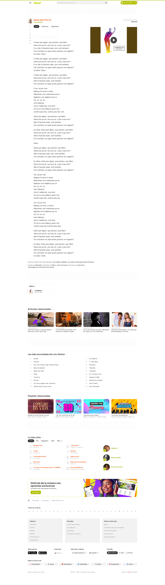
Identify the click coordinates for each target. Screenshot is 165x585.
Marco (54, 265)
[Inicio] (29, 500)
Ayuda (106, 524)
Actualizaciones (34, 537)
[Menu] (30, 2)
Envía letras (70, 530)
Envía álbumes (71, 527)
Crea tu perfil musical (73, 524)
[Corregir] (30, 40)
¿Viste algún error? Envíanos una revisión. (41, 267)
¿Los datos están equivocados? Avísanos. (81, 262)
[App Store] (42, 552)
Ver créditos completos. (60, 262)
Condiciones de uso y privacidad (114, 527)
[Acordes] (30, 35)
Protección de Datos (110, 530)
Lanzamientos (34, 540)
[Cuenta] (135, 2)
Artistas (32, 527)
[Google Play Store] (32, 552)
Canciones (33, 524)
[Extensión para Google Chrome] (58, 552)
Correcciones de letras (74, 533)
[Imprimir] (30, 37)
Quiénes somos (108, 533)
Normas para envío (109, 537)
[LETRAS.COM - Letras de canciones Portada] (37, 2)
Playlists (32, 533)
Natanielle (38, 265)
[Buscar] (106, 2)
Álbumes (32, 530)
